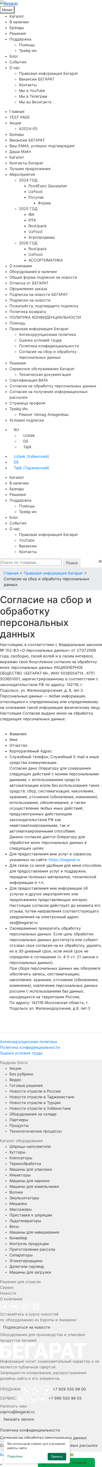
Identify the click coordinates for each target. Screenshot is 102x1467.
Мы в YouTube (32, 90)
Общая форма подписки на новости (43, 277)
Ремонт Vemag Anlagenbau (44, 414)
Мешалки (18, 1203)
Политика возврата (27, 311)
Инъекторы (20, 1175)
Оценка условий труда (40, 340)
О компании (20, 265)
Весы (14, 1226)
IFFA (32, 220)
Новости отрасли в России (35, 1091)
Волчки (16, 1192)
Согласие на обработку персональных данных (52, 385)
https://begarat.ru (64, 859)
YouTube (26, 540)
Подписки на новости (30, 300)
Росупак (36, 197)
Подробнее (15, 1456)
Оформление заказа (28, 288)
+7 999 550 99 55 (65, 1398)
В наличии (19, 22)
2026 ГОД (28, 243)
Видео (15, 1079)
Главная (16, 111)
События (17, 62)
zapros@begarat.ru (17, 1411)
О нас (14, 67)
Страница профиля (27, 403)
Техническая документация (45, 374)
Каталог (16, 16)
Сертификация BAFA (28, 380)
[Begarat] (51, 3)
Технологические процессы (35, 1131)
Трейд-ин (28, 50)
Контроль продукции (29, 1243)
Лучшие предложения (30, 168)
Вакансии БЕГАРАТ (36, 79)
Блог (13, 56)
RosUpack (37, 225)
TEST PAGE (19, 117)
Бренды (16, 27)
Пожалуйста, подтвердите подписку (44, 305)
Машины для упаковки (30, 1169)
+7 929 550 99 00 (69, 1389)
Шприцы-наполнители (30, 1146)
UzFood (35, 191)
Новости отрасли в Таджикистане (41, 1096)
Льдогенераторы (25, 1220)
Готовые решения (26, 1085)
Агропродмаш (41, 237)
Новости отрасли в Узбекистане (40, 1108)
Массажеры (20, 1209)
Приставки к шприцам (30, 1215)
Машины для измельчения (34, 1186)
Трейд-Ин (18, 408)
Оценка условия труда (21, 1053)
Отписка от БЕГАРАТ (28, 283)
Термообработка (25, 1163)
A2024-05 (28, 128)
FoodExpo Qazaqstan (47, 185)
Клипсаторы (20, 1157)
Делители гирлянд (26, 1266)
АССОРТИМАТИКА (45, 260)
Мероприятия (22, 174)
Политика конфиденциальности (49, 345)
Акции (15, 123)
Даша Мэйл (20, 151)
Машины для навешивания (34, 1232)
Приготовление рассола (32, 1249)
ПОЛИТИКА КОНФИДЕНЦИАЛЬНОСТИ (45, 317)
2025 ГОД (28, 208)
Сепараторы (21, 1255)
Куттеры (17, 1152)
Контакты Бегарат (26, 163)
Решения (17, 33)
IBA (31, 214)
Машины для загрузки (30, 1272)
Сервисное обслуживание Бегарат (42, 368)
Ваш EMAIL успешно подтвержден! (41, 145)
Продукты (19, 1125)
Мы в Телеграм (33, 96)
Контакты (28, 84)
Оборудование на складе (32, 1114)
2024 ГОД (28, 180)
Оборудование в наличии (33, 271)
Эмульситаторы (24, 1197)
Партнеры (18, 1119)
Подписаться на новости (26, 1327)
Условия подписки (26, 420)
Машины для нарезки (29, 1180)
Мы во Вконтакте (35, 102)
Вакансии (28, 546)
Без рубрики (21, 1074)
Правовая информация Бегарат (48, 73)
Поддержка (20, 39)
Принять (57, 1456)
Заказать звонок (18, 1419)
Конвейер (18, 1237)
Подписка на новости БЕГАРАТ (38, 294)
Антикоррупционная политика (47, 334)
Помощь (27, 44)
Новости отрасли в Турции (35, 1102)
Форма (44, 203)
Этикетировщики (25, 1260)
